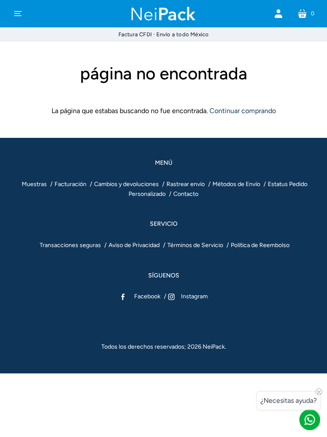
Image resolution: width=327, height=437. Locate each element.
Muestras (34, 184)
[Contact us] (309, 419)
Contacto (185, 194)
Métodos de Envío (236, 184)
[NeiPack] (163, 13)
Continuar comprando (242, 111)
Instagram (194, 296)
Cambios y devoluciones (126, 184)
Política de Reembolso (260, 245)
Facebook (147, 296)
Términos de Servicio (195, 245)
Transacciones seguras (70, 245)
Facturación (70, 184)
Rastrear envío (185, 184)
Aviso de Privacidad (134, 245)
